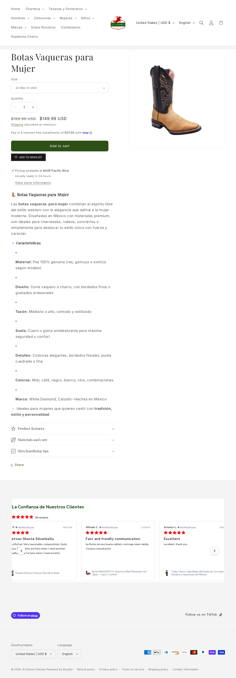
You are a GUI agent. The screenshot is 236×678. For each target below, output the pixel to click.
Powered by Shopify (60, 669)
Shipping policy (158, 669)
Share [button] (19, 465)
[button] (34, 9)
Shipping (17, 124)
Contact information (186, 669)
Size (14, 79)
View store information (33, 183)
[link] (40, 573)
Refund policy (86, 669)
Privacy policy (108, 669)
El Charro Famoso (34, 669)
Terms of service (133, 669)
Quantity (17, 98)
